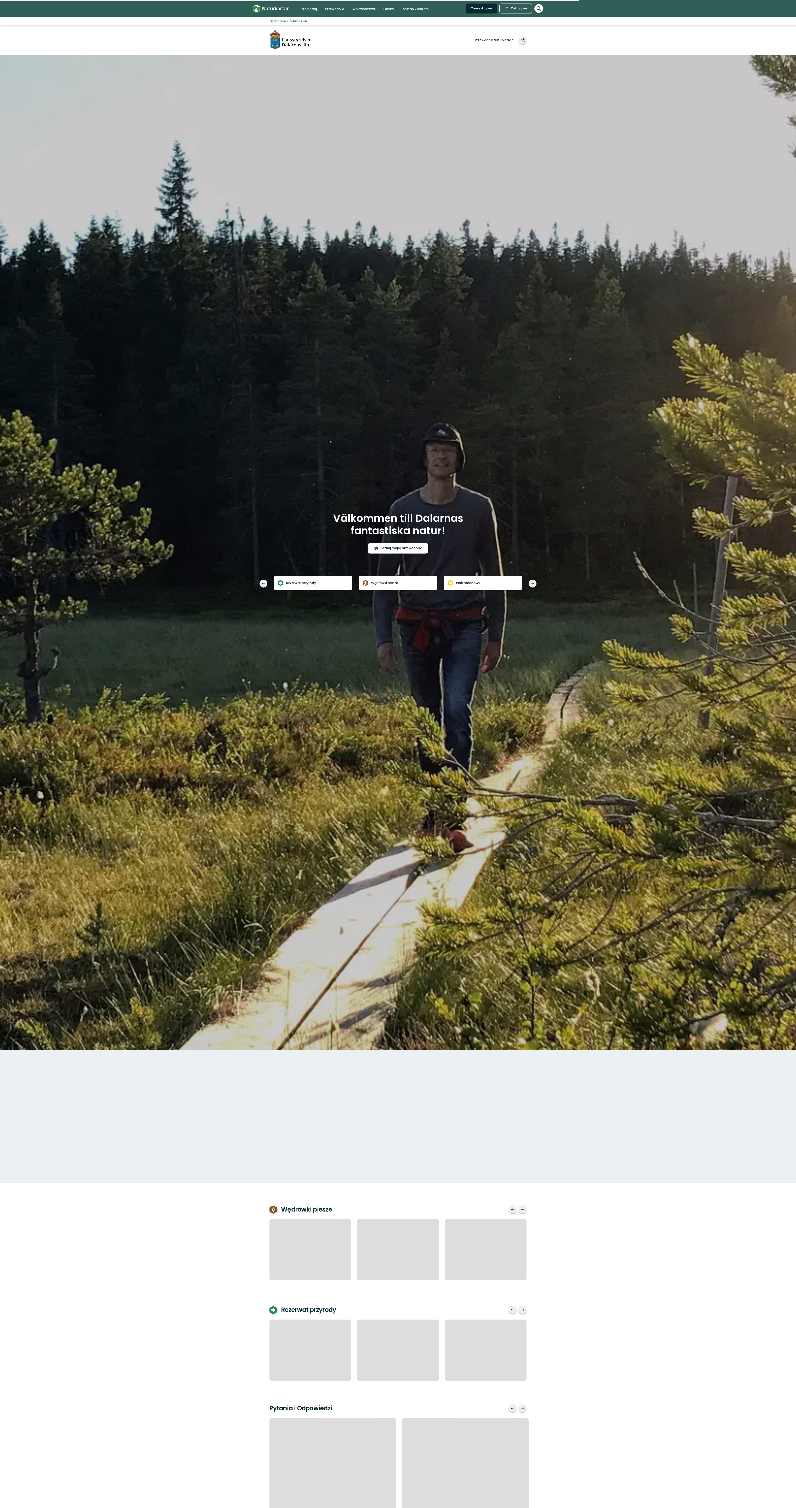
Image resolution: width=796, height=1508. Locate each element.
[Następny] (532, 584)
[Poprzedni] (263, 584)
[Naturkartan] (271, 9)
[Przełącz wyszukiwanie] (538, 8)
